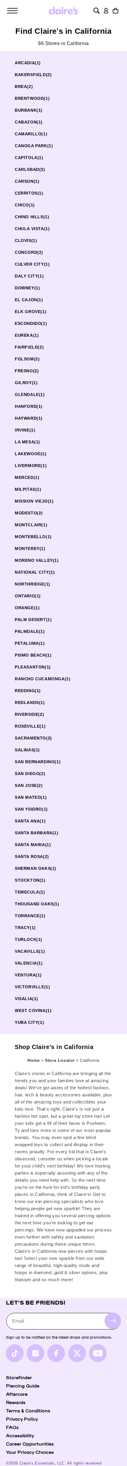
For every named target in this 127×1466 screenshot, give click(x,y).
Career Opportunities (30, 1443)
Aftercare (16, 1393)
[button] (12, 10)
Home (33, 1060)
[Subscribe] (113, 1321)
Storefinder (19, 1377)
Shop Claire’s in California (54, 1047)
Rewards (15, 1402)
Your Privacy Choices (30, 1452)
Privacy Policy (22, 1418)
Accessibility (20, 1435)
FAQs (12, 1427)
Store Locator (60, 1060)
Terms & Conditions (28, 1410)
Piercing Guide (22, 1385)
